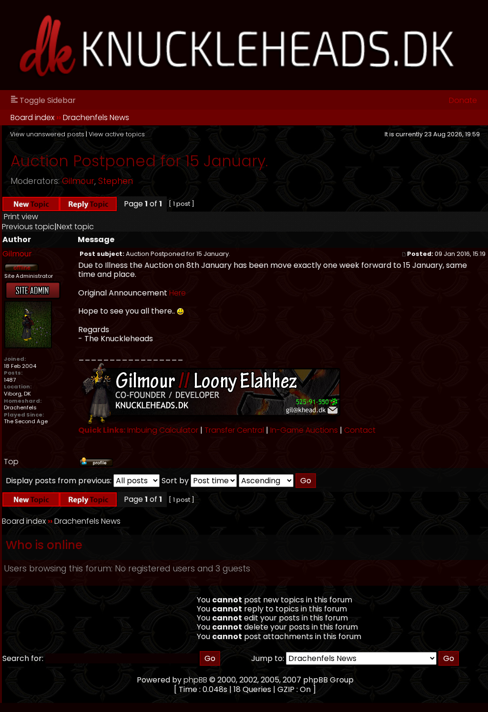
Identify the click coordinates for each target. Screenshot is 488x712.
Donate (463, 100)
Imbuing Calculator (162, 430)
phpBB (195, 679)
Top (11, 461)
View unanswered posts (47, 134)
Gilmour (78, 181)
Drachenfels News (96, 117)
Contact (360, 430)
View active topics (117, 134)
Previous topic (28, 226)
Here (177, 292)
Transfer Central (234, 430)
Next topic (75, 226)
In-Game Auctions (304, 430)
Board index (32, 117)
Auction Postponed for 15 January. (139, 161)
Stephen (115, 181)
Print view (21, 216)
